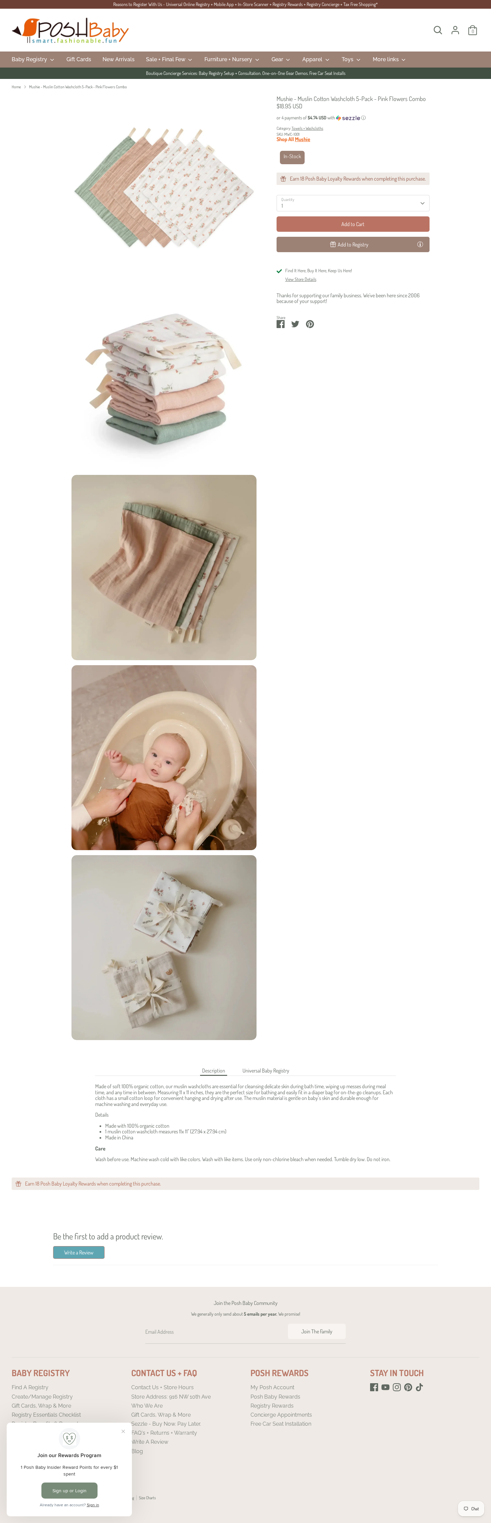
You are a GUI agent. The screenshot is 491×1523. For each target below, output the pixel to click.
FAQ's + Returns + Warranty (164, 1433)
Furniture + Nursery (229, 59)
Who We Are (147, 1406)
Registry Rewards (272, 1406)
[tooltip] (420, 244)
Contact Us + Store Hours (162, 1387)
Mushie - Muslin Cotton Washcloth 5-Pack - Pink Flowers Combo (78, 87)
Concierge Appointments (281, 1415)
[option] (245, 73)
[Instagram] (397, 1387)
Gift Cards (78, 59)
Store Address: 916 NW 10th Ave (171, 1397)
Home (16, 87)
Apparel (313, 59)
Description (213, 1070)
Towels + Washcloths (307, 128)
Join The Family (316, 1331)
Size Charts (147, 1497)
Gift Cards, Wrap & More (41, 1406)
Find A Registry (30, 1387)
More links (386, 59)
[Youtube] (385, 1387)
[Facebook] (374, 1387)
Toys (348, 59)
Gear (278, 59)
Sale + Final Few (166, 59)
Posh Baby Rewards (275, 1397)
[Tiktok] (420, 1387)
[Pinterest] (408, 1387)
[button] (353, 118)
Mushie (302, 139)
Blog (137, 1451)
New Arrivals (119, 59)
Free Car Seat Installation (281, 1424)
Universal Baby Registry (265, 1070)
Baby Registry (30, 59)
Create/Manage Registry (42, 1397)
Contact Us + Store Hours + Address (245, 73)
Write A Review (149, 1442)
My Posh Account (272, 1387)
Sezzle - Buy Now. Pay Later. (166, 1424)
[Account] (455, 30)
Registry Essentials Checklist (46, 1415)
